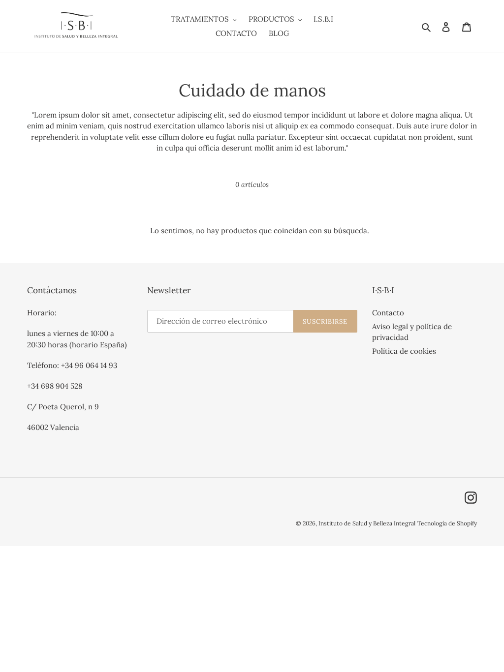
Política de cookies (404, 351)
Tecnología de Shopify (447, 523)
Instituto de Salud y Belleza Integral (366, 523)
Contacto (388, 312)
